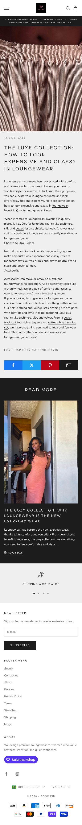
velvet (20, 229)
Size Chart (10, 710)
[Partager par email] (69, 365)
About (8, 682)
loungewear (60, 206)
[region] (41, 579)
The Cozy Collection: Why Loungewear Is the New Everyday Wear (35, 515)
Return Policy (13, 696)
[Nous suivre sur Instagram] (17, 774)
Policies (9, 689)
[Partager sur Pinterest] (50, 365)
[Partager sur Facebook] (13, 365)
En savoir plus (13, 553)
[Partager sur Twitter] (32, 365)
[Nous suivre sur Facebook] (6, 774)
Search (8, 669)
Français (58, 786)
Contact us (11, 675)
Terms (8, 703)
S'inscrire (20, 645)
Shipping (10, 717)
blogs (8, 724)
